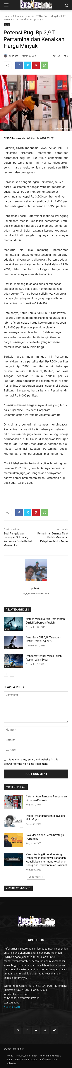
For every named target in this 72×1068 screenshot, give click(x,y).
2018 (39, 16)
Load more (35, 876)
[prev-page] (6, 674)
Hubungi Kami (12, 1006)
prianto (15, 55)
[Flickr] (36, 1030)
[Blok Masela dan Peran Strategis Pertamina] (13, 840)
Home (7, 16)
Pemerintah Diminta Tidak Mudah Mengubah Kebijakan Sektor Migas (52, 537)
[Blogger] (17, 1030)
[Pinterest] (36, 65)
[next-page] (12, 674)
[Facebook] (19, 65)
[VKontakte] (54, 1030)
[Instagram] (45, 1030)
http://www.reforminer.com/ (36, 593)
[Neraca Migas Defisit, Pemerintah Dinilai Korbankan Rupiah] (13, 624)
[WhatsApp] (44, 65)
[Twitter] (27, 65)
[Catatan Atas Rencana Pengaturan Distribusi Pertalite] (13, 802)
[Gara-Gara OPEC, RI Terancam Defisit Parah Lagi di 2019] (13, 643)
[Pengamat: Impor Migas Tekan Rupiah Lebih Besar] (13, 661)
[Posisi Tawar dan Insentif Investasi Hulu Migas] (13, 821)
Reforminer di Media (23, 16)
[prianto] (6, 56)
